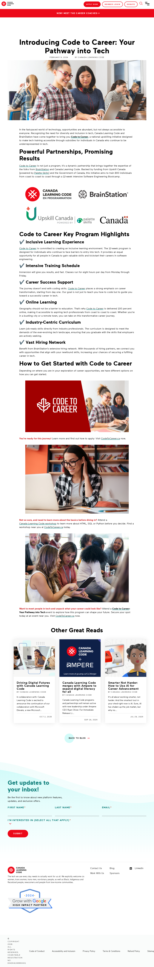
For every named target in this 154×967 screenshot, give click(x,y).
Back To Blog (77, 738)
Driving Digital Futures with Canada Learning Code (33, 685)
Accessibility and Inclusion (63, 951)
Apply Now (92, 4)
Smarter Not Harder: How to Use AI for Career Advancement (123, 685)
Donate (131, 4)
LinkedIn (138, 868)
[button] (42, 821)
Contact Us (96, 868)
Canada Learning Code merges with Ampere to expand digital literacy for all (79, 687)
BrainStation (42, 169)
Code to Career (79, 136)
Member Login (112, 4)
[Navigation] (147, 5)
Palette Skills (41, 172)
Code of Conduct (37, 951)
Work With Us (97, 873)
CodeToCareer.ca (110, 438)
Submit (18, 833)
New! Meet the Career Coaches (77, 13)
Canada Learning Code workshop (37, 523)
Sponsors (114, 873)
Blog (112, 868)
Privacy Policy (89, 951)
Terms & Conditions (111, 951)
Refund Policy (134, 951)
